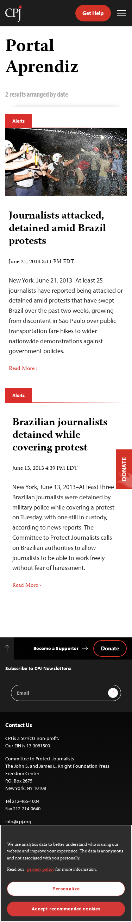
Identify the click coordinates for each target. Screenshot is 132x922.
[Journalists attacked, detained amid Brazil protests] (66, 162)
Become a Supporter (55, 648)
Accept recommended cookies (66, 908)
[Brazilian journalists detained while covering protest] (66, 500)
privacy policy (40, 870)
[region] (66, 873)
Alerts (18, 121)
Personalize (66, 888)
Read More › (23, 369)
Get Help (93, 13)
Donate (110, 648)
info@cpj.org (18, 821)
